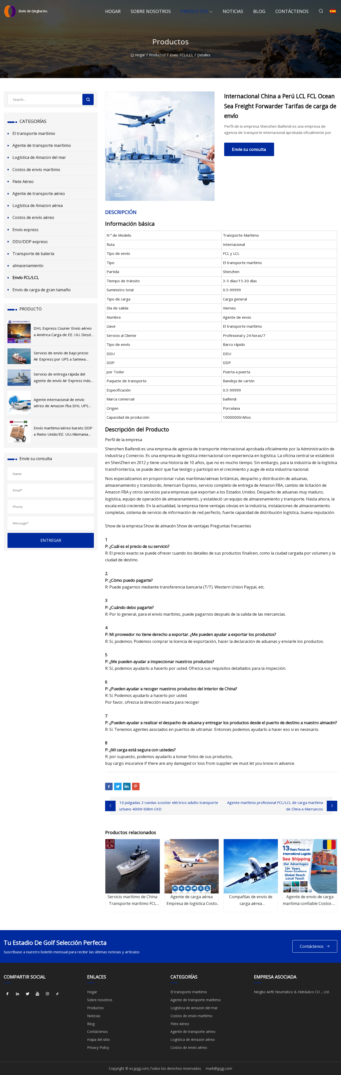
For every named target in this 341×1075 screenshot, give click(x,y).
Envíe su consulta (249, 149)
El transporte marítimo (33, 133)
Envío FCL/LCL (181, 55)
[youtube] (37, 993)
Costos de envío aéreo (33, 217)
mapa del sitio (98, 1039)
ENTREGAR (50, 540)
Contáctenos (292, 11)
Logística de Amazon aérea (37, 205)
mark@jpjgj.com (219, 1068)
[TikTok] (57, 993)
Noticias (233, 11)
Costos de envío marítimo (36, 169)
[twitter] (27, 993)
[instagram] (47, 993)
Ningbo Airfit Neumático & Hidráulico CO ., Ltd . (292, 991)
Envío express (25, 229)
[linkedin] (17, 993)
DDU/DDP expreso (30, 241)
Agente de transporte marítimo (41, 145)
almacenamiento (27, 265)
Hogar (113, 11)
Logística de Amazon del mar (39, 157)
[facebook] (7, 993)
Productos (194, 11)
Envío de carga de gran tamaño (41, 290)
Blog (259, 11)
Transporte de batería (33, 253)
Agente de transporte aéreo (38, 193)
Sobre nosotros (151, 11)
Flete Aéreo (23, 181)
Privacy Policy (98, 1047)
